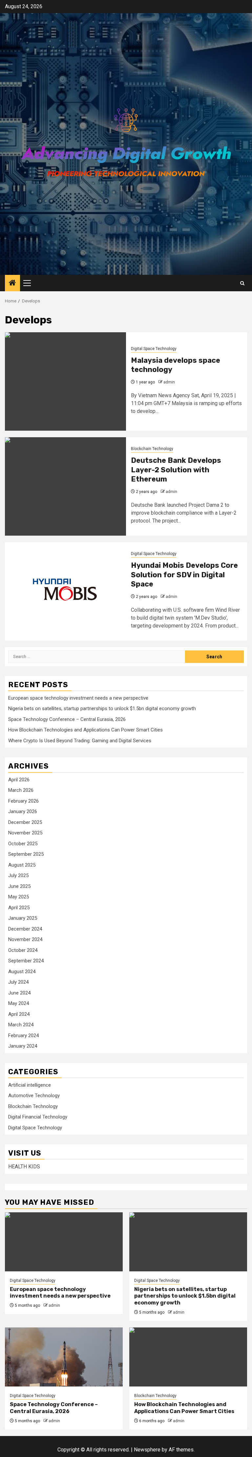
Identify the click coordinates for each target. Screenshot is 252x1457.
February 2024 (23, 1035)
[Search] (242, 283)
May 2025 (18, 897)
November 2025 (25, 833)
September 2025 (26, 854)
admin (169, 382)
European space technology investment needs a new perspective (78, 698)
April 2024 (19, 1014)
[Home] (12, 283)
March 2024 (20, 1025)
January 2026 (22, 811)
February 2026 (23, 801)
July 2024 (18, 982)
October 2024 (22, 950)
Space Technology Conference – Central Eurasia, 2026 (67, 719)
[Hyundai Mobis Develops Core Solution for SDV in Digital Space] (65, 591)
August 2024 (21, 972)
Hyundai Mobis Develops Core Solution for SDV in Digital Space (184, 574)
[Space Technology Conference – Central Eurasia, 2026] (64, 1356)
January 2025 (22, 918)
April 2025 (19, 908)
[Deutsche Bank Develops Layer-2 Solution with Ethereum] (65, 486)
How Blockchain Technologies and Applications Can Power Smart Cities (85, 730)
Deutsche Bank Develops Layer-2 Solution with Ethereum (176, 469)
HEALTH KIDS (24, 1166)
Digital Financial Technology (37, 1117)
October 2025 (22, 844)
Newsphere (147, 1450)
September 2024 (26, 961)
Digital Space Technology (154, 348)
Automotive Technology (34, 1095)
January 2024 (22, 1046)
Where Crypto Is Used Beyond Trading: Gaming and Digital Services (79, 741)
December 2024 (25, 929)
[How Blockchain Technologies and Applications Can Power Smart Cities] (188, 1356)
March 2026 (20, 790)
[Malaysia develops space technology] (65, 381)
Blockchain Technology (152, 448)
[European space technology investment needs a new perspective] (64, 1241)
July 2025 (18, 875)
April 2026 (19, 780)
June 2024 (19, 993)
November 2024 (25, 939)
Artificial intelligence (29, 1085)
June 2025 (19, 886)
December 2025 (25, 822)
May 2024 (18, 1003)
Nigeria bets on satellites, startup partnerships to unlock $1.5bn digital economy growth (102, 708)
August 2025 (21, 865)
